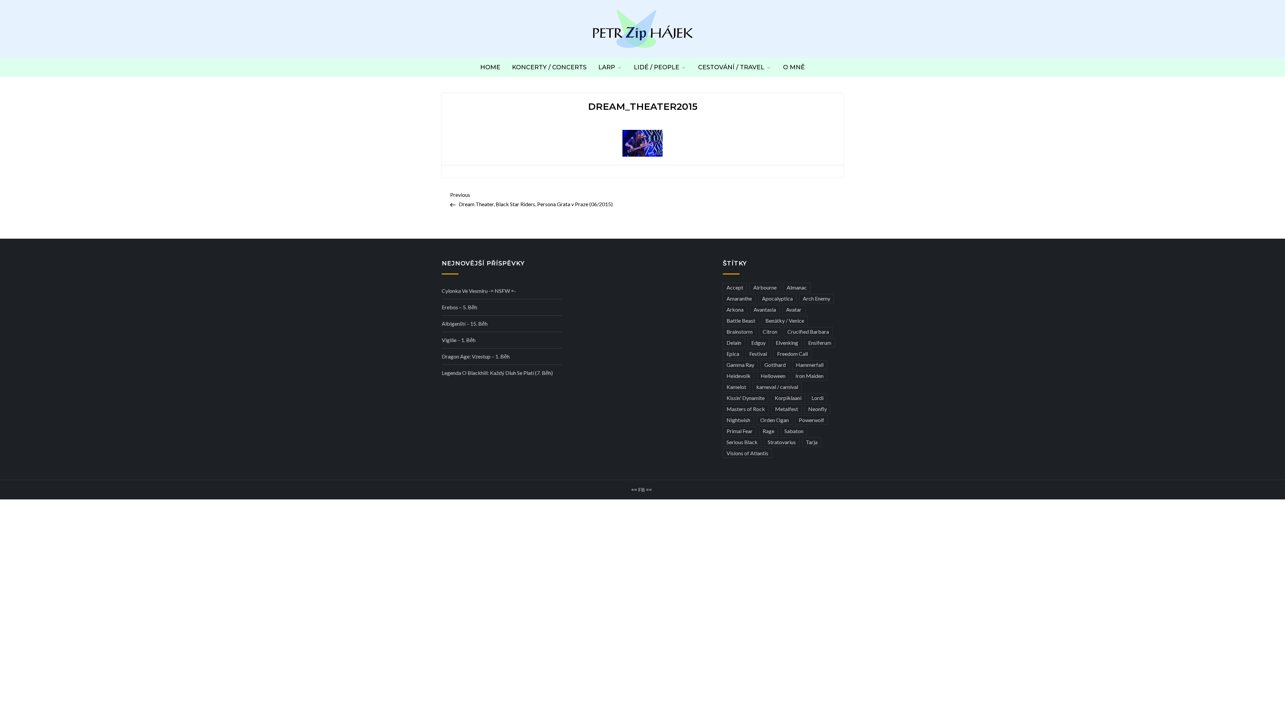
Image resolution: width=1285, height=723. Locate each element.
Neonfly (817, 409)
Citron (770, 331)
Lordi (817, 398)
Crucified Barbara (808, 331)
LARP (606, 67)
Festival (758, 353)
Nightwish (738, 420)
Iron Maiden (809, 376)
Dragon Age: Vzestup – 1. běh (476, 356)
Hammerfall (810, 365)
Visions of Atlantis (747, 453)
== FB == (641, 489)
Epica (732, 353)
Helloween (773, 376)
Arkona (735, 309)
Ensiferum (819, 342)
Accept (734, 287)
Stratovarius (782, 442)
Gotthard (775, 365)
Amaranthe (739, 298)
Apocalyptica (777, 298)
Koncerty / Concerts (549, 67)
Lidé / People (656, 67)
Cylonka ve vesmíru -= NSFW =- (479, 291)
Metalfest (786, 409)
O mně (794, 67)
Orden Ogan (774, 420)
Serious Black (742, 442)
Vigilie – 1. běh (459, 340)
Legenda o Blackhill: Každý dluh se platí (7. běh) (497, 373)
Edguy (758, 342)
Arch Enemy (816, 298)
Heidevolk (738, 376)
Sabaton (793, 431)
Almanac (797, 287)
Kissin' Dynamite (745, 398)
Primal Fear (739, 431)
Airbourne (765, 287)
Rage (768, 431)
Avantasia (765, 309)
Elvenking (787, 342)
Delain (733, 342)
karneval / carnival (777, 387)
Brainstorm (739, 331)
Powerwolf (811, 420)
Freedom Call (792, 353)
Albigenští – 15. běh (465, 323)
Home (490, 67)
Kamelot (736, 387)
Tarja (812, 442)
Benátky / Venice (784, 320)
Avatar (793, 309)
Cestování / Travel (731, 67)
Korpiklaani (788, 398)
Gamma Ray (740, 365)
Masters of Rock (745, 409)
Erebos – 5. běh (459, 307)
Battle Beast (740, 320)
